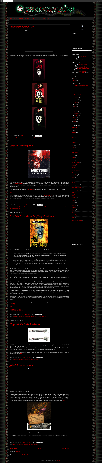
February (76, 113)
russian (65, 206)
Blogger (59, 460)
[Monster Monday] (82, 56)
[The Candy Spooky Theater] (82, 66)
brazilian (73, 139)
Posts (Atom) (18, 451)
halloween (74, 169)
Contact (43, 18)
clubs (73, 145)
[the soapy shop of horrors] (82, 68)
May (75, 108)
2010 (74, 119)
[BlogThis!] (37, 136)
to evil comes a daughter (40, 316)
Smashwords (13, 307)
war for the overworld (33, 444)
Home (39, 448)
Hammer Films (28, 54)
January (76, 115)
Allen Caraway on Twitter (15, 309)
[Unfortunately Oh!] (82, 71)
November (76, 97)
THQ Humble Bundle (47, 195)
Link (11, 192)
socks (28, 137)
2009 (74, 121)
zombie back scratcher (28, 359)
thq (10, 208)
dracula (14, 137)
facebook (23, 206)
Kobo (11, 306)
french (73, 160)
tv (72, 218)
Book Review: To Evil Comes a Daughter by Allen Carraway (32, 216)
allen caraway (15, 316)
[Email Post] (32, 135)
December (76, 83)
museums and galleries (77, 187)
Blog (11, 18)
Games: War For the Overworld (21, 365)
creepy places (75, 150)
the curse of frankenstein (47, 137)
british (73, 140)
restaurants (74, 197)
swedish (73, 212)
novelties (16, 359)
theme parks (74, 215)
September (77, 100)
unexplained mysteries (77, 220)
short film (74, 207)
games (26, 206)
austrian (73, 134)
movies (73, 185)
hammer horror (23, 137)
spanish (73, 209)
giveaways (31, 206)
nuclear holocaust (59, 206)
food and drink (75, 159)
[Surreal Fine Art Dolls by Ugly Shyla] (82, 69)
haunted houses (75, 170)
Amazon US (12, 303)
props (73, 195)
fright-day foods (75, 162)
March (76, 111)
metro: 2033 (43, 206)
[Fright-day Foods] (82, 57)
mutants (53, 206)
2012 (74, 82)
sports (73, 210)
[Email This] (35, 136)
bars (73, 135)
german (73, 167)
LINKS (83, 72)
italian (73, 177)
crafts (73, 149)
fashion (17, 137)
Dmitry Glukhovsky (18, 183)
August (76, 102)
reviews (32, 316)
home (73, 172)
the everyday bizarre (76, 214)
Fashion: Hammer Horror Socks (21, 27)
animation (74, 129)
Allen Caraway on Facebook (16, 310)
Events (32, 18)
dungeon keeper (16, 444)
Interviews (21, 18)
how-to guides (75, 174)
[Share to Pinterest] (41, 136)
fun (13, 359)
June (75, 106)
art (72, 130)
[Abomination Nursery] (82, 64)
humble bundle (37, 206)
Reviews (27, 18)
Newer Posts (13, 448)
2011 (74, 117)
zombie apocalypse (16, 208)
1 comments (28, 357)
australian (74, 132)
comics (73, 147)
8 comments (27, 135)
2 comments (27, 314)
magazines (74, 180)
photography (74, 194)
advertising (74, 127)
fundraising (74, 164)
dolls (73, 154)
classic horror (75, 144)
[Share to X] (38, 136)
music (73, 189)
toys (73, 217)
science (73, 202)
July (75, 104)
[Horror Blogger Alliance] (82, 58)
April (75, 109)
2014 (74, 78)
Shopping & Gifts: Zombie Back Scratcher (25, 324)
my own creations (76, 190)
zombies (36, 359)
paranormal (27, 316)
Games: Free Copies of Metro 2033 (22, 146)
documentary (75, 152)
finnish (73, 157)
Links (49, 18)
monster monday (75, 184)
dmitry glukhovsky (16, 206)
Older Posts (65, 448)
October (76, 98)
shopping (21, 359)
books (20, 316)
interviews (74, 175)
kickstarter (26, 444)
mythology (74, 192)
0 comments (29, 204)
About (15, 18)
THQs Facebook (30, 189)
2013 (74, 80)
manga (73, 182)
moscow (49, 206)
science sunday (75, 204)
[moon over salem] (82, 67)
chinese (73, 142)
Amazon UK (12, 304)
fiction (23, 316)
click (21, 353)
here (64, 400)
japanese (74, 179)
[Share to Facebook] (39, 136)
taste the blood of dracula (35, 137)
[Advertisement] (82, 232)
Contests (38, 18)
